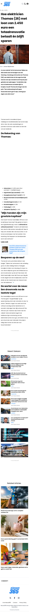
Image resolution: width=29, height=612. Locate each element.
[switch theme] (25, 4)
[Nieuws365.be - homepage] (7, 3)
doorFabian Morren (15, 360)
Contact (15, 602)
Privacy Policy (22, 602)
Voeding (13, 403)
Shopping (13, 359)
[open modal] (27, 4)
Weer (12, 368)
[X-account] (10, 598)
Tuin (12, 386)
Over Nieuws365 (7, 602)
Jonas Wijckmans (8, 66)
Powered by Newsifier (14, 609)
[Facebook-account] (14, 598)
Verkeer (13, 413)
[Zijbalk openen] (1, 4)
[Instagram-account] (19, 598)
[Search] (22, 4)
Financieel (13, 394)
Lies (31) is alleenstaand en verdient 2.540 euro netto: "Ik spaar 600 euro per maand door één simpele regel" (17, 249)
